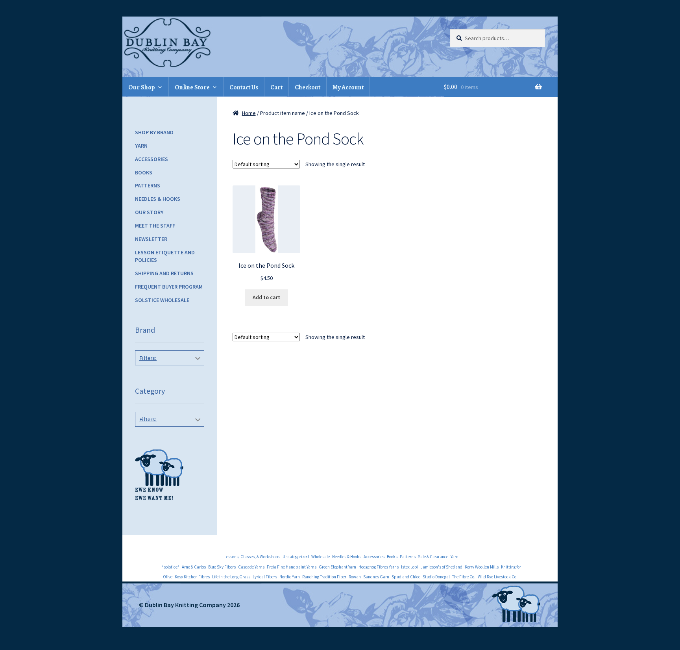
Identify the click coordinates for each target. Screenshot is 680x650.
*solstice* (170, 567)
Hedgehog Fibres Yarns (378, 567)
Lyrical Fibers (265, 577)
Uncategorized (296, 556)
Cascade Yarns (251, 567)
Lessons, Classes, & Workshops (252, 556)
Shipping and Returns (164, 273)
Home (249, 113)
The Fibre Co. (463, 577)
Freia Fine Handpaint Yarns (291, 567)
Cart (276, 87)
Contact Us (243, 87)
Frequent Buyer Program (169, 286)
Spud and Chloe (406, 577)
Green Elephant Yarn (337, 567)
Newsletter (151, 239)
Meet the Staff (155, 225)
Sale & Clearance (433, 556)
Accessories (151, 159)
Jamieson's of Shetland (441, 567)
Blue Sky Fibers (222, 567)
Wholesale (320, 556)
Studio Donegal (436, 577)
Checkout (307, 87)
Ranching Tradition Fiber (324, 577)
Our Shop (141, 87)
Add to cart (266, 297)
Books (143, 172)
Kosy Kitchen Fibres (192, 577)
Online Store (192, 87)
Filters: (148, 357)
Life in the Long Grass (231, 577)
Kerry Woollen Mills (482, 567)
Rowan (355, 577)
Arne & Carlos (194, 567)
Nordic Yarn (289, 577)
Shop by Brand (154, 132)
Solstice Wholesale (162, 300)
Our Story (149, 212)
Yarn (141, 145)
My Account (348, 87)
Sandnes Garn (376, 577)
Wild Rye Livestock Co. (497, 577)
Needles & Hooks (157, 198)
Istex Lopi (409, 567)
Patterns (147, 185)
